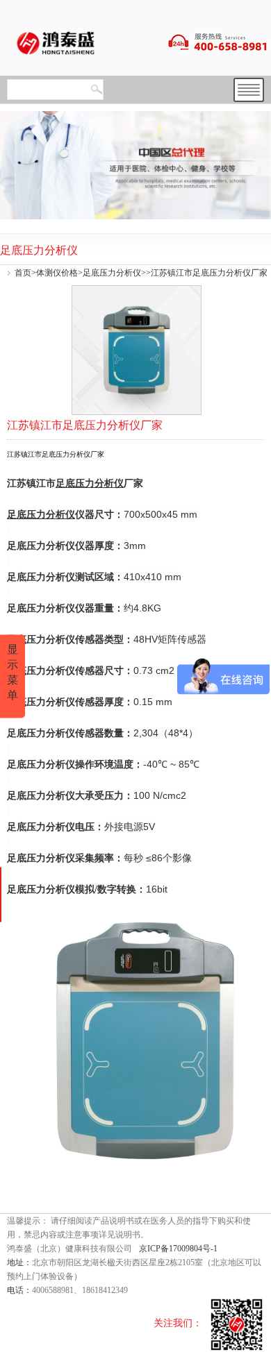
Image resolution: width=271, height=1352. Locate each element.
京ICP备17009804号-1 (178, 1248)
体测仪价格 (57, 273)
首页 (23, 273)
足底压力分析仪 (112, 273)
